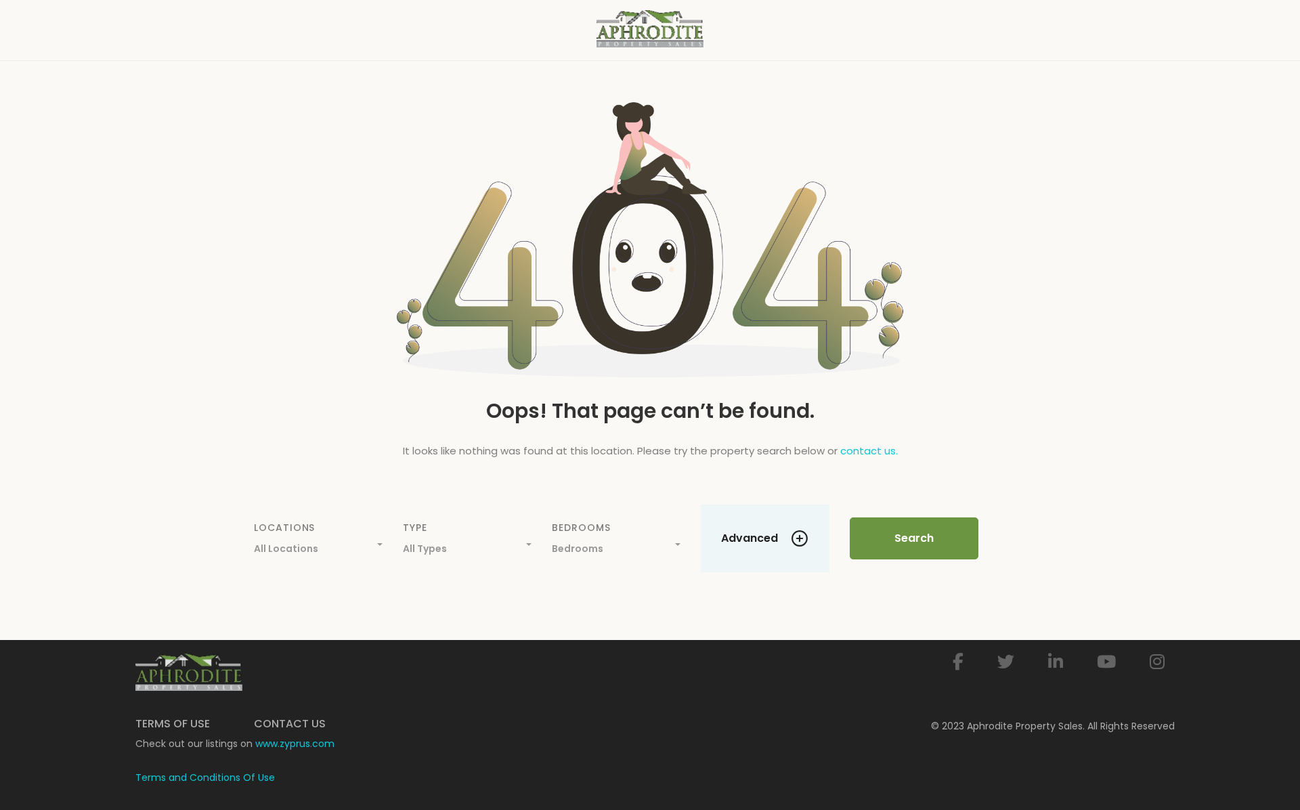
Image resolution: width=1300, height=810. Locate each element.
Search (914, 538)
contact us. (869, 451)
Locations (284, 527)
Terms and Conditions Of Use (205, 777)
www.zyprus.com (294, 743)
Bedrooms (581, 527)
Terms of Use (172, 723)
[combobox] (318, 545)
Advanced (749, 538)
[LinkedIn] (1055, 662)
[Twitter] (1005, 662)
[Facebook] (958, 662)
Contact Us (290, 723)
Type (415, 527)
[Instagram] (1157, 662)
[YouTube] (1106, 662)
